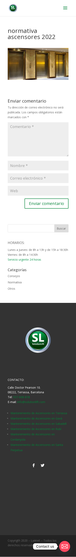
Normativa (15, 282)
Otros (11, 288)
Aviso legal (43, 545)
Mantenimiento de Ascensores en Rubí (36, 429)
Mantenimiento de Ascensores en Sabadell (38, 424)
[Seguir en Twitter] (42, 465)
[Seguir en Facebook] (33, 465)
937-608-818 (21, 397)
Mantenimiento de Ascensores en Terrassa (39, 413)
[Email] (64, 546)
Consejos (14, 276)
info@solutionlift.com (31, 402)
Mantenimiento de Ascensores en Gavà (36, 418)
